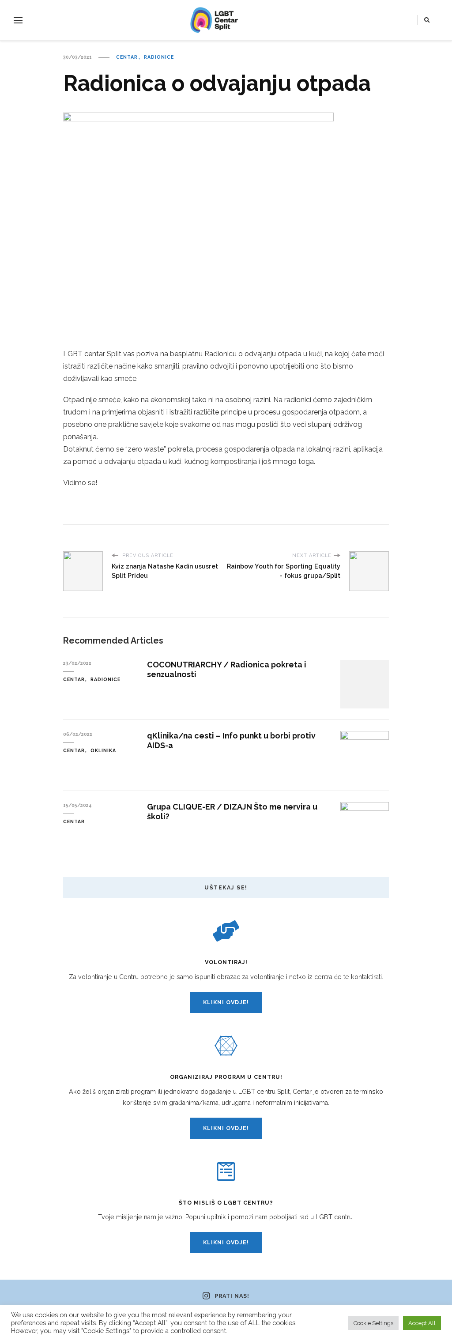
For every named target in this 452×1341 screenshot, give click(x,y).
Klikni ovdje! (226, 1002)
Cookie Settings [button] (373, 1323)
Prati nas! (232, 1296)
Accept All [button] (422, 1323)
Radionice (159, 57)
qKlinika (103, 750)
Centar (127, 57)
